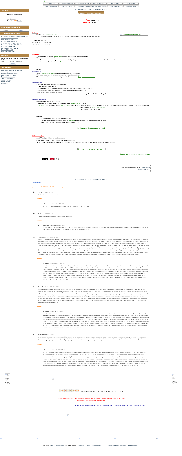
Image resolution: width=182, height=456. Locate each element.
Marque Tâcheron (6, 81)
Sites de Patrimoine (6, 80)
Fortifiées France (99, 3)
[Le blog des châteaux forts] (91, 1)
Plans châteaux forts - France (8, 75)
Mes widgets (4, 83)
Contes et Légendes (115, 6)
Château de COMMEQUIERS (8, 46)
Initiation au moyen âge (51, 6)
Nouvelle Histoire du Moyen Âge (9, 38)
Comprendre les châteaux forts (9, 41)
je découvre (72, 120)
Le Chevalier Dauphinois (57, 445)
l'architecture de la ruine (48, 73)
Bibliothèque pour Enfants (99, 6)
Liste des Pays (51, 3)
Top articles (81, 445)
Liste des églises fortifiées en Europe (10, 72)
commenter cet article (143, 169)
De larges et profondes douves (86, 77)
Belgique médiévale (146, 167)
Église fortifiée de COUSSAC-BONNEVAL (12, 44)
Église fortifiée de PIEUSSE (8, 39)
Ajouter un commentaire (47, 186)
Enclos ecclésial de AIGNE (8, 51)
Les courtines (40, 105)
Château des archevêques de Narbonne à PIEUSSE (14, 36)
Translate (19, 21)
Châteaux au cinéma (131, 6)
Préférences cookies (133, 445)
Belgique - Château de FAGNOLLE (91, 13)
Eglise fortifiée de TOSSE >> (100, 9)
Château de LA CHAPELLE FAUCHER (11, 43)
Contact (88, 445)
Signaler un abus (96, 445)
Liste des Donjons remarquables (9, 73)
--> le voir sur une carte (50, 34)
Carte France (83, 3)
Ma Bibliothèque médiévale (83, 6)
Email (2, 61)
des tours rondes (75, 103)
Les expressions (131, 3)
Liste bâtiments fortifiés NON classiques (11, 70)
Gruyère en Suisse (59, 62)
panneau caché (58, 56)
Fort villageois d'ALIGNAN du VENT (10, 48)
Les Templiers (115, 3)
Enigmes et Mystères (67, 6)
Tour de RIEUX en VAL (7, 50)
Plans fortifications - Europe (8, 77)
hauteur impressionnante (98, 107)
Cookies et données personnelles (117, 445)
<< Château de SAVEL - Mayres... (83, 9)
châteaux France (67, 3)
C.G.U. (104, 445)
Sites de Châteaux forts (7, 78)
